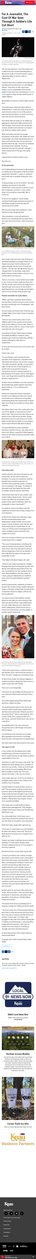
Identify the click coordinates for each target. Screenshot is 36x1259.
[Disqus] (18, 1174)
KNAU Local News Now (18, 1014)
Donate (30, 2)
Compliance (6, 1232)
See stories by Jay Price (9, 968)
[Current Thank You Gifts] (18, 1098)
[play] (3, 1257)
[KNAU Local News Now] (18, 994)
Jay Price (4, 30)
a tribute (16, 387)
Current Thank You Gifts (18, 1123)
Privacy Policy (7, 1221)
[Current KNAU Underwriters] (18, 1139)
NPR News (6, 946)
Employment (7, 1228)
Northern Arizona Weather (18, 1054)
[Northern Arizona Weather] (18, 1038)
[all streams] (33, 1257)
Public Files (6, 1225)
